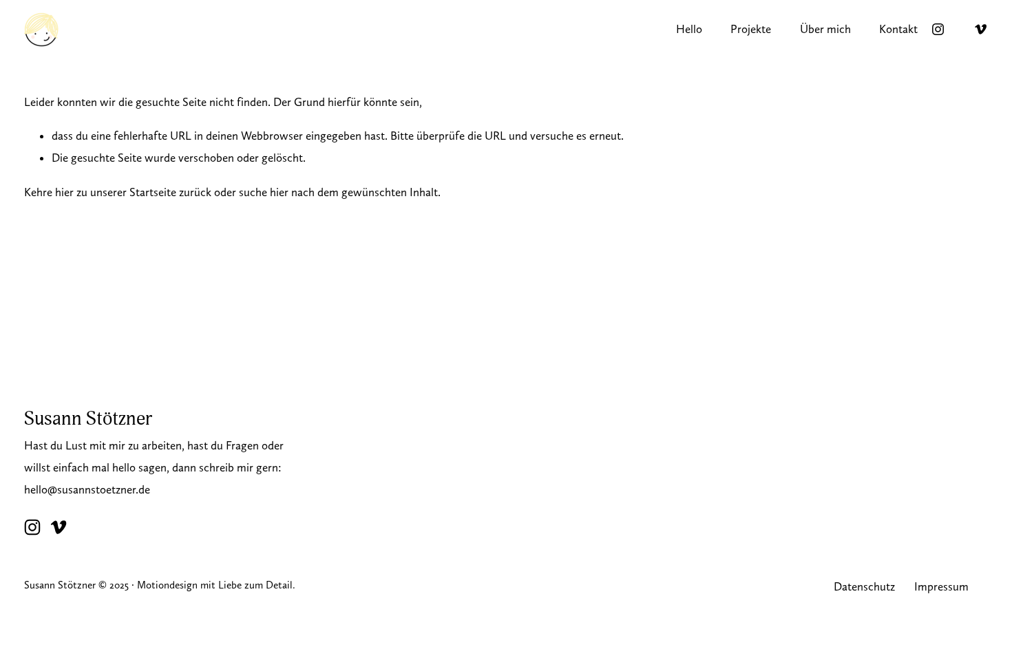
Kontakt (898, 29)
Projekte (750, 29)
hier (64, 192)
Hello (689, 29)
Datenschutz (864, 586)
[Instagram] (938, 29)
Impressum (941, 586)
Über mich (825, 29)
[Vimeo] (980, 29)
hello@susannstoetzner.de (87, 489)
